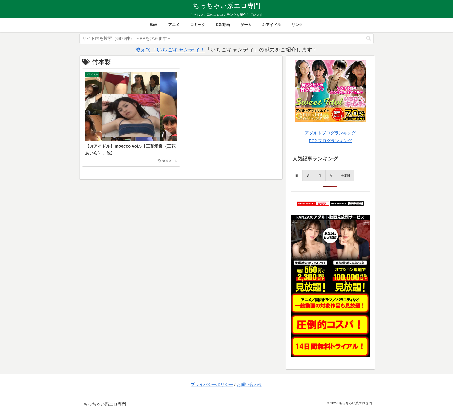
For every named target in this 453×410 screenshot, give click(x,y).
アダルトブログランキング (330, 133)
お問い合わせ (249, 384)
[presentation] (296, 175)
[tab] (296, 175)
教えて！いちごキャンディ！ (170, 50)
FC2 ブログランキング (330, 140)
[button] (368, 38)
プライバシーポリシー (212, 384)
